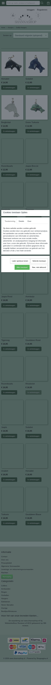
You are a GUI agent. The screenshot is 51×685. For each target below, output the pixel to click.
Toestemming (10, 221)
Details (21, 221)
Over (29, 221)
